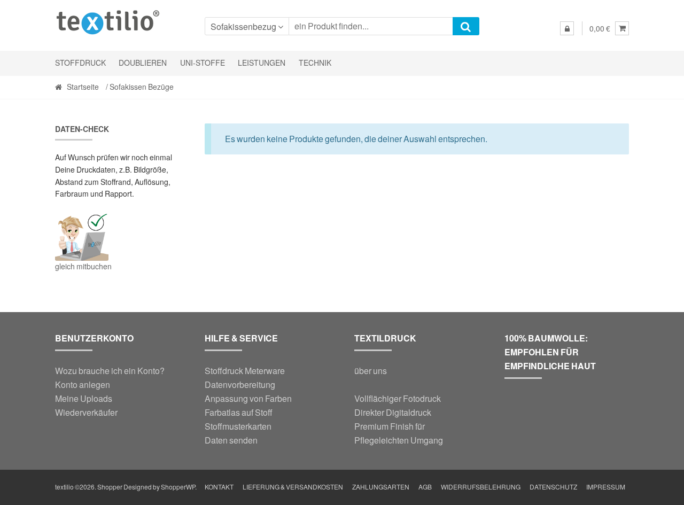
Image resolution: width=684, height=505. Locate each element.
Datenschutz (553, 487)
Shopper (109, 487)
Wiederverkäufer (86, 412)
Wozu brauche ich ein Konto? (110, 371)
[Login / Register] (567, 28)
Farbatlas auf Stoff (239, 412)
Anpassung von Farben (248, 398)
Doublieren (143, 62)
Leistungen (261, 62)
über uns (370, 371)
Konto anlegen (82, 384)
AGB (425, 487)
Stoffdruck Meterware (245, 371)
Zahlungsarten (380, 487)
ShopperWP (178, 487)
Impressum (605, 487)
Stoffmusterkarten (238, 426)
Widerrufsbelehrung (480, 487)
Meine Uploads (83, 398)
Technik (315, 62)
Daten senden (231, 440)
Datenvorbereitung (240, 384)
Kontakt (219, 487)
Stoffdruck (80, 62)
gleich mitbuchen (83, 266)
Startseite (83, 86)
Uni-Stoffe (202, 62)
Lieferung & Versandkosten (293, 487)
